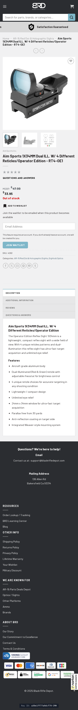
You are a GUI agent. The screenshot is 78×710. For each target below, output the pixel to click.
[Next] (69, 93)
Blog (5, 526)
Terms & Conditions (14, 648)
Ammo (6, 606)
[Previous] (8, 93)
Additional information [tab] (19, 300)
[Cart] (72, 6)
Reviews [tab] (10, 307)
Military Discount (12, 570)
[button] (74, 683)
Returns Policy (11, 547)
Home (6, 38)
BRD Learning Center (15, 520)
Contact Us (9, 642)
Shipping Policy (11, 541)
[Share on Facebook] (5, 265)
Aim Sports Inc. (10, 150)
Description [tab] (13, 293)
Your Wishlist (10, 564)
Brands (7, 612)
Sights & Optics (56, 258)
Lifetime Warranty (13, 558)
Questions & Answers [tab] (18, 315)
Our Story (8, 631)
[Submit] (71, 17)
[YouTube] (29, 265)
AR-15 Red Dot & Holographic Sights (33, 38)
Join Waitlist (15, 245)
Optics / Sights (11, 595)
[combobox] (35, 17)
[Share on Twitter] (11, 265)
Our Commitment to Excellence (20, 636)
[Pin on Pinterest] (23, 265)
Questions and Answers (19, 178)
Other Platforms (12, 600)
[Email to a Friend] (17, 265)
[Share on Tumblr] (35, 265)
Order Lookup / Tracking (16, 515)
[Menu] (5, 6)
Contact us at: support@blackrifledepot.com (39, 460)
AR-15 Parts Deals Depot (17, 589)
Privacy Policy (10, 553)
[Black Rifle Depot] (39, 6)
